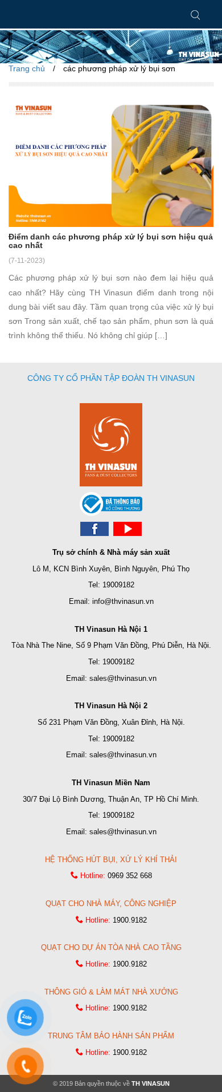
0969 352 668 (130, 875)
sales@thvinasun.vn (123, 678)
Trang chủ (27, 68)
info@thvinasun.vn (123, 601)
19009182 (118, 584)
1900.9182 (130, 920)
